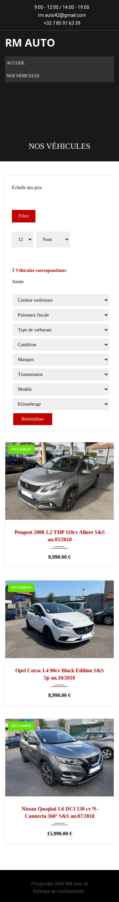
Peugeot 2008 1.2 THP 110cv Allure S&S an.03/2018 (60, 535)
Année (18, 281)
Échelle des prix (27, 187)
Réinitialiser (32, 419)
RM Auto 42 (76, 883)
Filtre (24, 216)
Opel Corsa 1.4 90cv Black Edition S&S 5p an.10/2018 (59, 674)
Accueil (16, 62)
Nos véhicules (23, 75)
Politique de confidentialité (58, 891)
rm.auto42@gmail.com (62, 15)
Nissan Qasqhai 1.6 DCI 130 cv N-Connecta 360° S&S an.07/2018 (59, 812)
